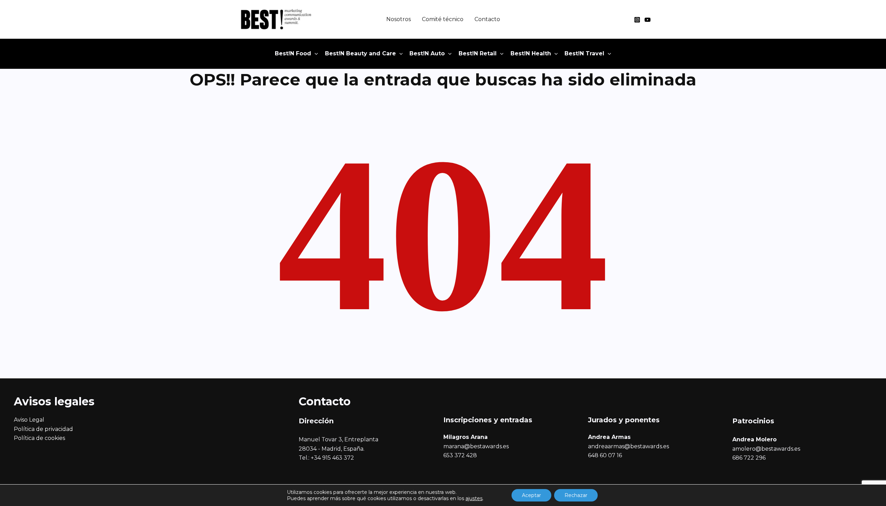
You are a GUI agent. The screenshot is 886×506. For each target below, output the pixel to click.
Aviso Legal (29, 419)
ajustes (473, 498)
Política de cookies (39, 438)
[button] (314, 53)
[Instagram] (637, 20)
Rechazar (575, 495)
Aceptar (531, 495)
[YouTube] (647, 20)
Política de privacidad (43, 429)
